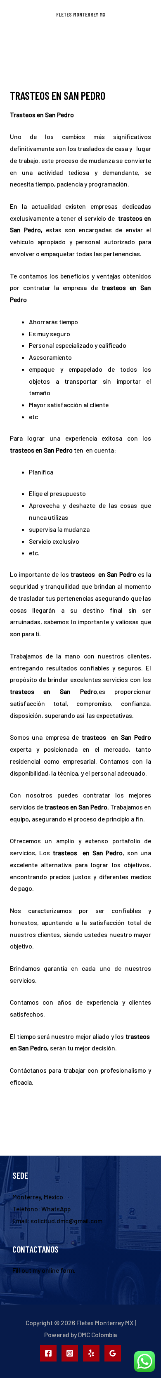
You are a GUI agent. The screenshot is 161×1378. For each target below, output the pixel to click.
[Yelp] (91, 1353)
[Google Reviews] (112, 1353)
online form (58, 1270)
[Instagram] (70, 1353)
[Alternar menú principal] (80, 41)
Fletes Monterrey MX (80, 14)
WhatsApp (56, 1209)
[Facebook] (48, 1353)
